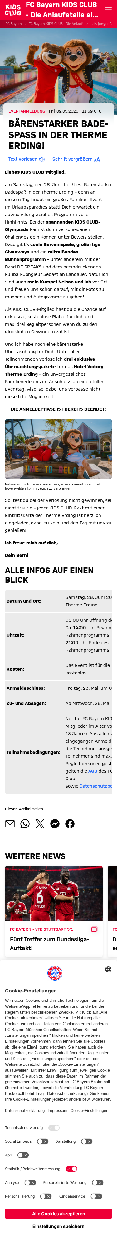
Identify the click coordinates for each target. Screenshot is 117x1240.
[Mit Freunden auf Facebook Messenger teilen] (55, 824)
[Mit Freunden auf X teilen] (40, 824)
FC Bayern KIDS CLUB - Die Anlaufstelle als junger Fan (72, 24)
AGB (92, 771)
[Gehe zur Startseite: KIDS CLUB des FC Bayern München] (13, 10)
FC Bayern (14, 24)
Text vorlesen (22, 159)
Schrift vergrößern (72, 159)
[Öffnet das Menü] (108, 10)
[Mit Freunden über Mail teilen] (10, 824)
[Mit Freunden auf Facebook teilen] (70, 824)
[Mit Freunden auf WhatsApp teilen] (25, 824)
